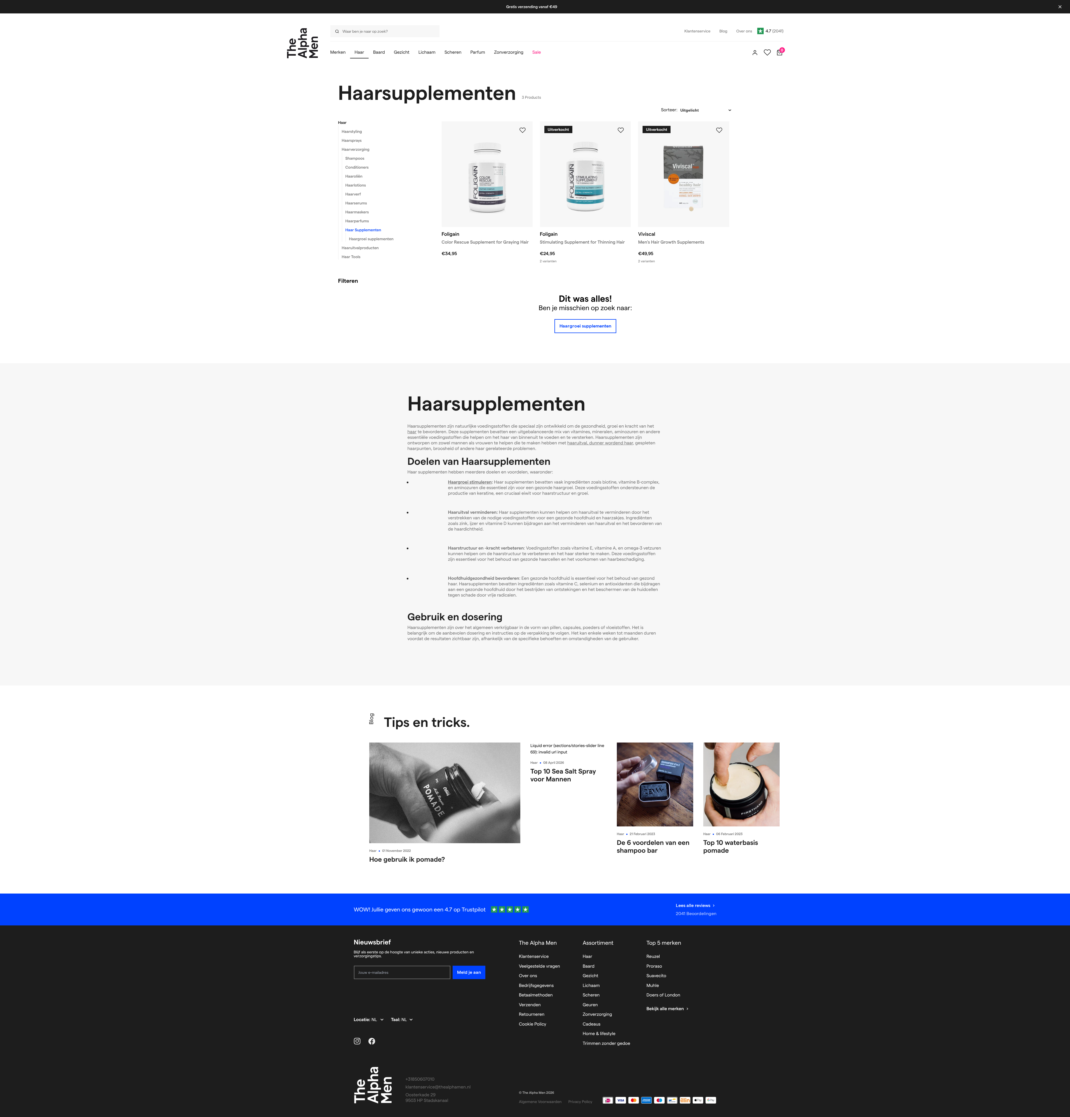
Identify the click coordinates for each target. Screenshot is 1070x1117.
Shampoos (354, 158)
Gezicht (590, 976)
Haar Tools (351, 256)
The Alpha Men (538, 943)
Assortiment (598, 943)
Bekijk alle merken (665, 1009)
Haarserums (356, 203)
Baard (588, 966)
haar (412, 432)
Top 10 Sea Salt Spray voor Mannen (563, 775)
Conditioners (357, 167)
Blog (371, 718)
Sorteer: (669, 110)
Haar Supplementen (363, 230)
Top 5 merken (663, 943)
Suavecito (656, 976)
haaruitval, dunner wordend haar (600, 443)
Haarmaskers (357, 212)
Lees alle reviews (693, 905)
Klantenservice (534, 956)
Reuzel (653, 956)
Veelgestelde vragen (539, 966)
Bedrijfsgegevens (536, 985)
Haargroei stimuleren (470, 482)
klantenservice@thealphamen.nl (438, 1087)
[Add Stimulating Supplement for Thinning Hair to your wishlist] (620, 130)
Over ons (528, 976)
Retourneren (531, 1014)
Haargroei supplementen (371, 239)
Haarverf (353, 194)
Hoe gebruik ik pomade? (407, 859)
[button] (383, 122)
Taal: (396, 1019)
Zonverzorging (597, 1014)
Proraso (654, 966)
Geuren (590, 1005)
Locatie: (362, 1019)
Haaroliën (354, 176)
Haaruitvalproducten (360, 248)
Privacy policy (580, 1102)
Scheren (591, 995)
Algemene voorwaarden (540, 1102)
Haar (342, 122)
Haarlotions (355, 185)
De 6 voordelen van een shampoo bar (653, 846)
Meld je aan (469, 972)
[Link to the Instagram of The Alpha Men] (357, 1041)
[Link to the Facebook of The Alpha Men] (371, 1041)
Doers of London (663, 995)
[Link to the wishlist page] (767, 52)
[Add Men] (719, 130)
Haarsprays (352, 140)
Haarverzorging (356, 149)
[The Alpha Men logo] (302, 43)
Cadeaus (592, 1024)
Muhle (652, 985)
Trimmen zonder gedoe (606, 1043)
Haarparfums (357, 221)
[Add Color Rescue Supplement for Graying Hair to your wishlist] (522, 130)
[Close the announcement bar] (1060, 6)
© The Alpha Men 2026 (536, 1093)
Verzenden (530, 1005)
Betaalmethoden (536, 995)
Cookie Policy (532, 1024)
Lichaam (591, 985)
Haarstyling (352, 131)
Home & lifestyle (599, 1033)
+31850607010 (420, 1079)
